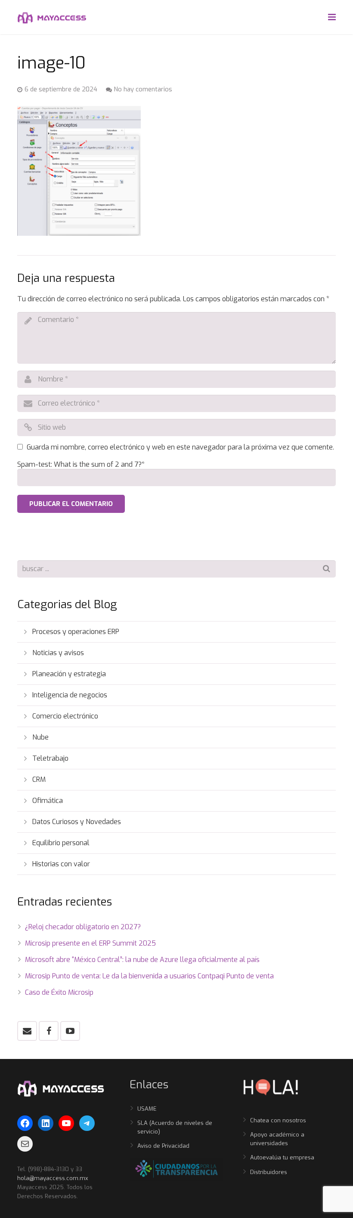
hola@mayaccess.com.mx (52, 1178)
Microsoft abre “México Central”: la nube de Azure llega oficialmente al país (142, 959)
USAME (147, 1108)
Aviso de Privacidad (163, 1145)
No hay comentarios (143, 89)
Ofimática (47, 800)
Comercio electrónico (65, 716)
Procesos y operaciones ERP (75, 631)
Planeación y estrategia (69, 673)
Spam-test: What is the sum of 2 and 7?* (81, 464)
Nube (40, 737)
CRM (39, 779)
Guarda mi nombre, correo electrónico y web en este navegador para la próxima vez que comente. (180, 447)
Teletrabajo (50, 758)
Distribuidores (268, 1172)
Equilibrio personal (61, 842)
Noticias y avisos (58, 652)
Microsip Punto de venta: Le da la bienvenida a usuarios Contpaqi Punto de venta (149, 976)
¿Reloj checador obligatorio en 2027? (83, 926)
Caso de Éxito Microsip (59, 992)
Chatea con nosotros (278, 1120)
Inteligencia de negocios (69, 695)
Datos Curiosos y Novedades (76, 821)
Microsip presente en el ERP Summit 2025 (90, 943)
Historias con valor (61, 863)
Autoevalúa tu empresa (282, 1157)
